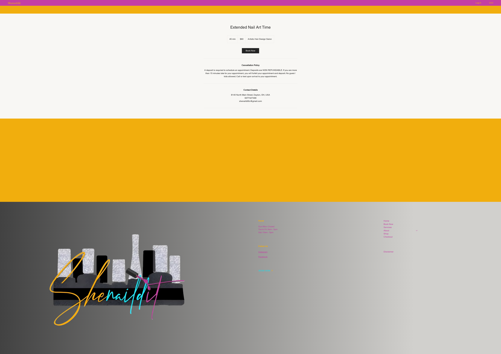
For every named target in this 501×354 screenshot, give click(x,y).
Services (388, 227)
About (386, 230)
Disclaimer (388, 251)
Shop (386, 233)
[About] (417, 230)
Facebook (262, 257)
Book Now (388, 224)
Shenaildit (14, 2)
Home (386, 221)
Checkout (388, 237)
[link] (250, 50)
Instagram (262, 252)
